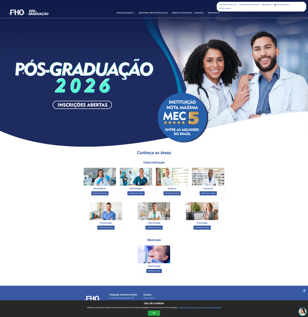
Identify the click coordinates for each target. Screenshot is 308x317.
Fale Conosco (149, 298)
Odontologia (154, 223)
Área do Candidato (282, 5)
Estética (172, 188)
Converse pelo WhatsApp (250, 5)
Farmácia (208, 188)
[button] (23, 73)
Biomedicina (100, 188)
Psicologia (202, 223)
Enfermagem (136, 188)
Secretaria (267, 5)
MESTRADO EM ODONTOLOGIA (153, 13)
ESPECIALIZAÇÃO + (126, 13)
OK (154, 313)
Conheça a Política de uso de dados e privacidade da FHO (199, 307)
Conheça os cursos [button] (100, 193)
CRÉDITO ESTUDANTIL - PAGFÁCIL (188, 13)
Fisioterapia (106, 223)
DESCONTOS (214, 13)
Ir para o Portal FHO (228, 5)
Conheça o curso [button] (154, 271)
